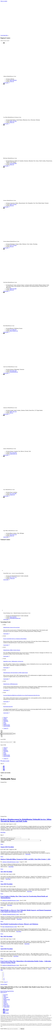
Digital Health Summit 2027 (8, 706)
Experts (5, 1002)
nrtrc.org (12, 246)
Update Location (5, 760)
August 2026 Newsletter (7, 847)
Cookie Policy (6, 1007)
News (4, 722)
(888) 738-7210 (13, 411)
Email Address (4, 1028)
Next (5, 982)
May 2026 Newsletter (6, 936)
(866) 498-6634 (13, 80)
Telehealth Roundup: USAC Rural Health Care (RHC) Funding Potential (15, 672)
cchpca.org (12, 578)
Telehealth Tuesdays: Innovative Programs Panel (11, 627)
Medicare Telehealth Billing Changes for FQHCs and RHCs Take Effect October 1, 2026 (25, 859)
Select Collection (4, 839)
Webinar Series (6, 724)
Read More (3, 832)
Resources (5, 719)
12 (3, 978)
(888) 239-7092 (13, 121)
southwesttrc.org (13, 453)
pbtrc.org (12, 290)
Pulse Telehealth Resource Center (9, 926)
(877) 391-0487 (13, 493)
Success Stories (6, 726)
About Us (5, 717)
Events (4, 723)
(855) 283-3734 (13, 534)
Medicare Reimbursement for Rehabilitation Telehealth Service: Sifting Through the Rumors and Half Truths (26, 820)
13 (3, 979)
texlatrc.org (12, 494)
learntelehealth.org (14, 371)
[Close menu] (1, 736)
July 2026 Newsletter (6, 871)
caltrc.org (12, 81)
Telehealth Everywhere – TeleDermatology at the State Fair (13, 661)
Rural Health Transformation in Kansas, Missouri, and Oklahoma (19, 924)
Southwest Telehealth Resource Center (10, 900)
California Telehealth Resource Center (10, 861)
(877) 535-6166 (13, 452)
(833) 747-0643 (13, 245)
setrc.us (11, 412)
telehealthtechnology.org (15, 618)
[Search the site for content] (2, 731)
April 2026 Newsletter (7, 948)
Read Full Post (4, 991)
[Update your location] (2, 732)
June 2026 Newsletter (7, 884)
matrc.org (12, 164)
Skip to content (4, 1)
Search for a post (4, 837)
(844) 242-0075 (13, 617)
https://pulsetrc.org (14, 330)
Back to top (3, 992)
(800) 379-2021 (13, 204)
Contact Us (5, 728)
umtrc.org (12, 535)
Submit (2, 841)
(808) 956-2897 (13, 288)
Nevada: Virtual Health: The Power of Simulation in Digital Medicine (14, 638)
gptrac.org (12, 122)
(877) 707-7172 (13, 577)
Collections (5, 721)
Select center (3, 840)
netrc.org (12, 205)
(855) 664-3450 (13, 370)
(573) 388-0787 (13, 329)
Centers (5, 718)
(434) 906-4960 (13, 163)
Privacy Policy (6, 1005)
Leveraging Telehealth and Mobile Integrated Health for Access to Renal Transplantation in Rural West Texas (21, 695)
